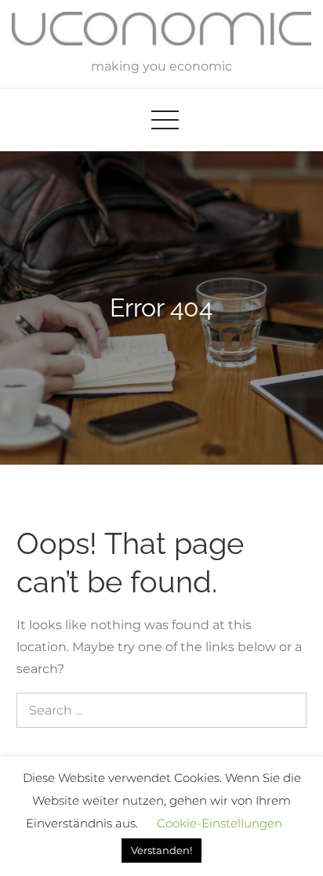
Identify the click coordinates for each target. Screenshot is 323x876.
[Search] (285, 710)
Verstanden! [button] (161, 850)
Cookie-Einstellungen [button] (219, 823)
